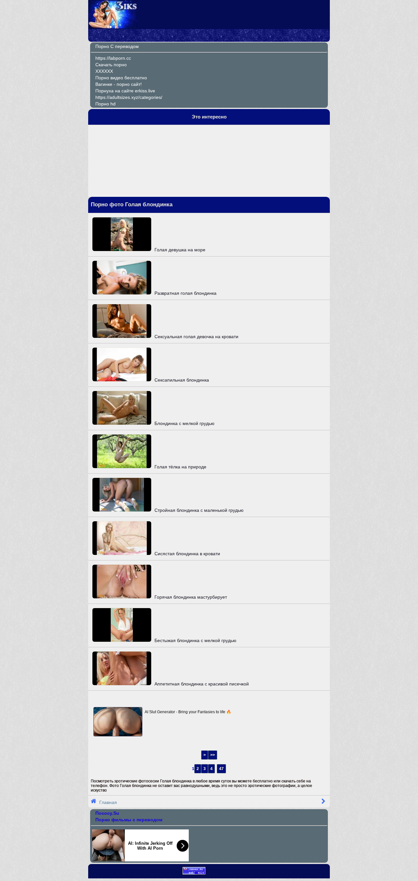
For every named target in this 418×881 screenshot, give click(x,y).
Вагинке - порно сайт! (118, 84)
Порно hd (105, 103)
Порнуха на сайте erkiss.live (125, 90)
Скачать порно (111, 64)
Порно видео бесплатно (121, 77)
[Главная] (113, 26)
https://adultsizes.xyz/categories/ (128, 97)
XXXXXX (104, 71)
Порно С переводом (117, 46)
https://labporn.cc (113, 58)
